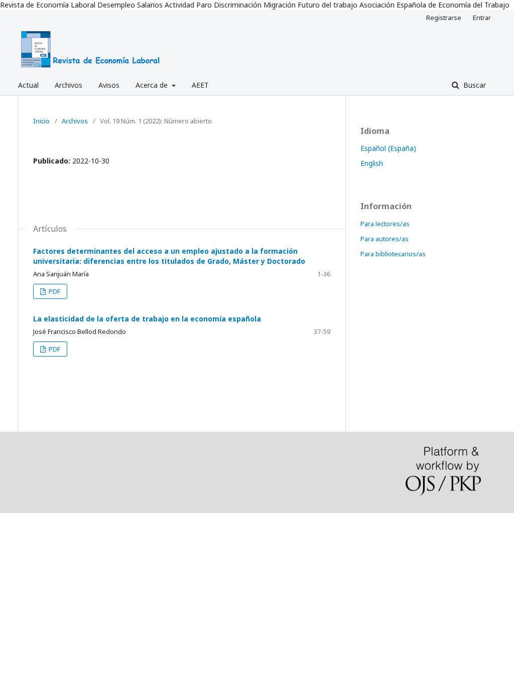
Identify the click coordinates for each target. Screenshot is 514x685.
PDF (53, 291)
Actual (28, 85)
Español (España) (388, 148)
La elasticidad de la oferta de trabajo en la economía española (147, 318)
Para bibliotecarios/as (393, 253)
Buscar (473, 85)
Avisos (108, 85)
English (371, 163)
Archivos (68, 85)
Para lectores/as (385, 223)
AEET (200, 85)
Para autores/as (384, 238)
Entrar (482, 17)
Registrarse (443, 17)
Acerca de (153, 85)
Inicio (41, 120)
